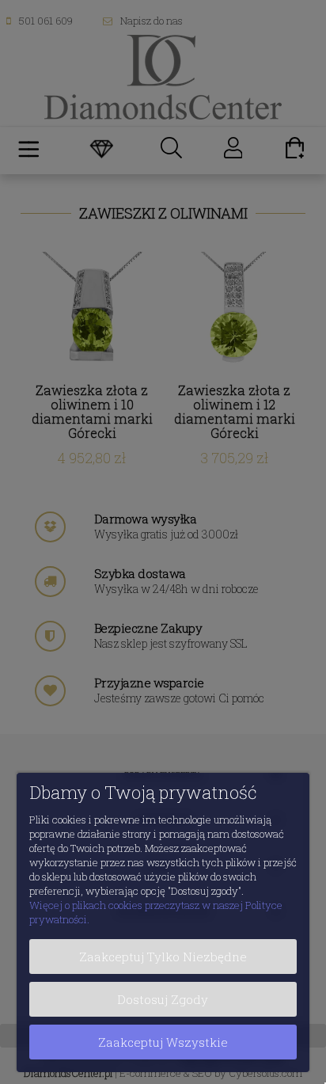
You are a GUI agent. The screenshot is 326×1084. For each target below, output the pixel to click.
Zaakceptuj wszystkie (163, 1042)
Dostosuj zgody (162, 999)
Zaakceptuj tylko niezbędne (163, 956)
